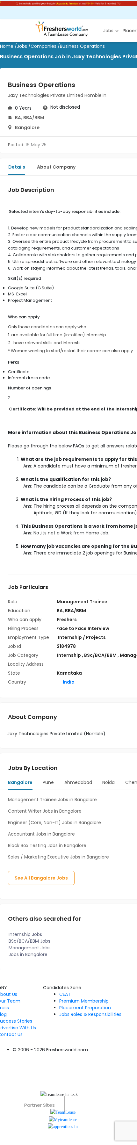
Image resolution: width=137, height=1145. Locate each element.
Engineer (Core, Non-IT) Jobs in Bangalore (54, 822)
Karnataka (69, 673)
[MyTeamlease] (63, 1119)
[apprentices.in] (63, 1126)
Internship (69, 655)
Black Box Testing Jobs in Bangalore (47, 845)
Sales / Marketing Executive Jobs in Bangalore (58, 857)
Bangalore (27, 127)
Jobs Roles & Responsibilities (90, 1014)
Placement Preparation (85, 1007)
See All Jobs (41, 878)
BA (18, 117)
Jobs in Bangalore (28, 954)
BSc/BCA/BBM (101, 655)
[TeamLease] (63, 1112)
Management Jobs (30, 948)
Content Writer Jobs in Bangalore (45, 811)
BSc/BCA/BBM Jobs (29, 941)
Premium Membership (84, 1001)
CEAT (65, 994)
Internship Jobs (25, 934)
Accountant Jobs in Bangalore (41, 834)
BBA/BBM (33, 117)
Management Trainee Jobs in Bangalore (52, 799)
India (68, 682)
